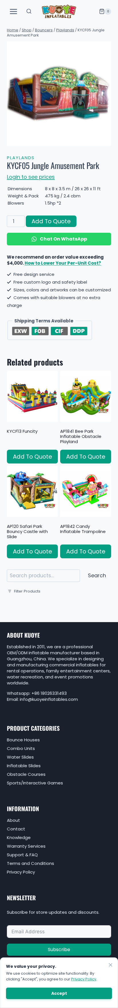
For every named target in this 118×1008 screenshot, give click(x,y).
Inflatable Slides (24, 766)
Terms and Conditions (30, 863)
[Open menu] (13, 11)
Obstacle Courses (26, 774)
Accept (59, 993)
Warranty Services (26, 846)
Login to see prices (31, 176)
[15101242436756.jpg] (59, 93)
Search (97, 575)
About (13, 820)
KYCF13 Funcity (22, 431)
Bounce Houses (23, 740)
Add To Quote (51, 221)
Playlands (21, 158)
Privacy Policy (21, 872)
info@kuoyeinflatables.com (49, 699)
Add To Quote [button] (32, 457)
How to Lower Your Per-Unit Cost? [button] (63, 263)
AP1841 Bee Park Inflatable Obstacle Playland (80, 436)
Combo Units (21, 748)
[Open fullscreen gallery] (105, 140)
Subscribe (59, 949)
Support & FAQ (22, 855)
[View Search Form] (29, 11)
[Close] (110, 965)
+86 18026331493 (49, 693)
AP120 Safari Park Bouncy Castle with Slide (27, 531)
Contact (16, 829)
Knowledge (19, 837)
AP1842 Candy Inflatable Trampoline (83, 528)
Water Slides (20, 757)
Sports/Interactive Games (35, 783)
